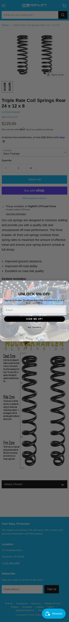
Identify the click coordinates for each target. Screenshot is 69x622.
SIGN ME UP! (34, 319)
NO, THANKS (34, 327)
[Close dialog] (65, 284)
